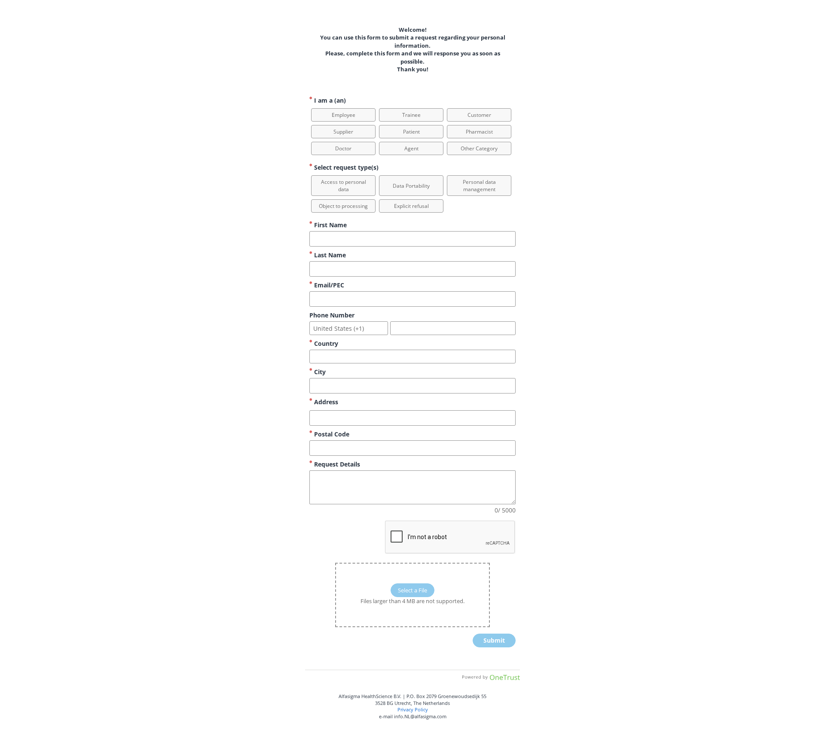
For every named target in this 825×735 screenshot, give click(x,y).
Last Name (329, 255)
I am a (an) (329, 100)
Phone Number (331, 315)
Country (325, 343)
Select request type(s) (345, 167)
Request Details (336, 464)
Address (325, 402)
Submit (494, 640)
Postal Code (330, 434)
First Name (329, 225)
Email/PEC (328, 285)
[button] (343, 115)
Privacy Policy (412, 709)
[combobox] (348, 328)
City (319, 372)
